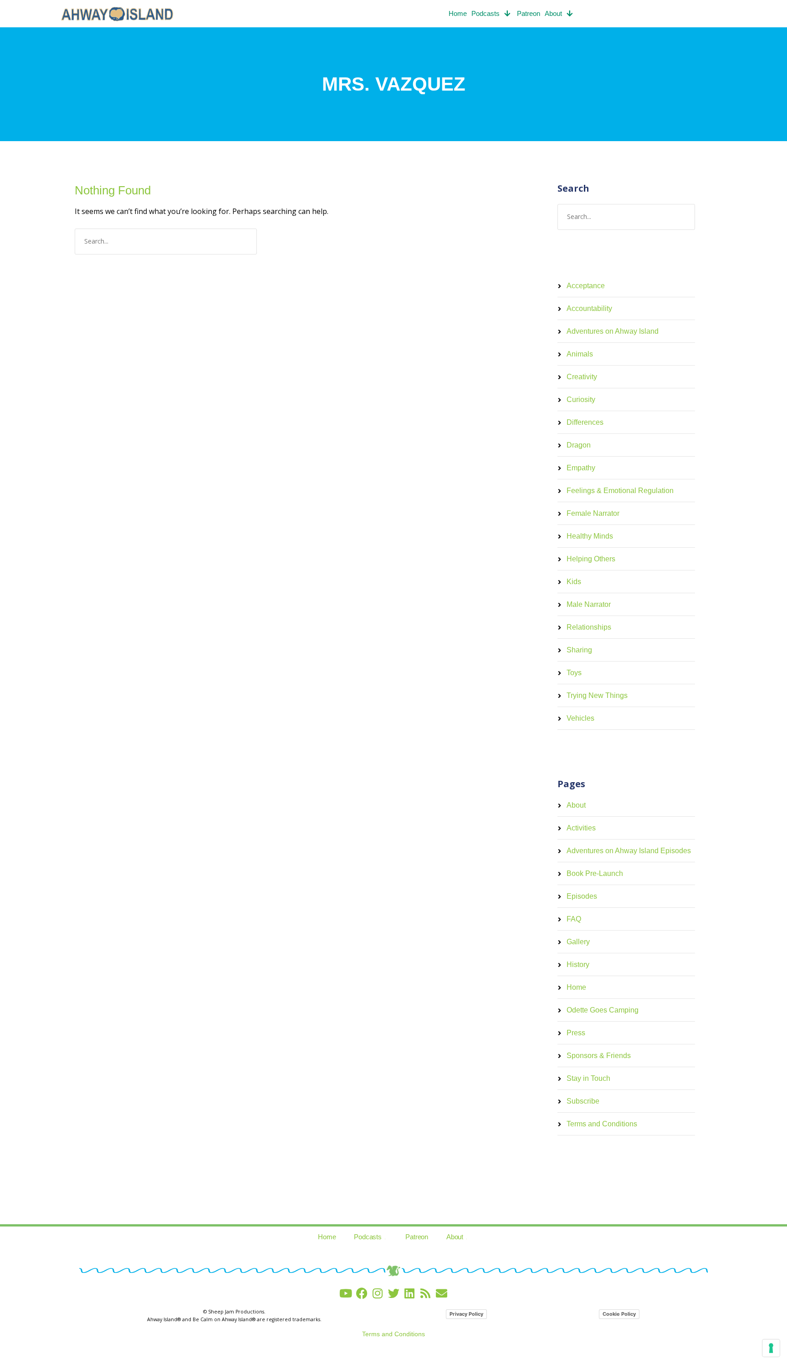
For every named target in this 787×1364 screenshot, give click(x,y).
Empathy (581, 468)
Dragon (579, 445)
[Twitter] (393, 1293)
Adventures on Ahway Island (613, 331)
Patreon (528, 13)
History (578, 964)
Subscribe (583, 1101)
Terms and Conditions (602, 1124)
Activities (581, 828)
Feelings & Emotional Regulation (620, 490)
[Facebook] (362, 1293)
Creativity (582, 377)
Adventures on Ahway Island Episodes (629, 851)
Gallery (578, 942)
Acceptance (586, 286)
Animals (580, 354)
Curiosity (581, 399)
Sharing (579, 650)
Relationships (589, 627)
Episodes (582, 896)
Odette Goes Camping (603, 1010)
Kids (574, 581)
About (553, 13)
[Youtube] (346, 1293)
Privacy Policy (466, 1314)
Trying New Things (597, 695)
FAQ (574, 919)
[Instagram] (377, 1293)
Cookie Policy (619, 1314)
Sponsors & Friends (599, 1055)
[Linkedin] (409, 1293)
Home (458, 13)
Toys (574, 673)
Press (576, 1033)
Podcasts (485, 13)
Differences (585, 422)
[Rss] (425, 1293)
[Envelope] (441, 1293)
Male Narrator (589, 604)
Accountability (589, 308)
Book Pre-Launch (595, 873)
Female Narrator (593, 513)
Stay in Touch (588, 1078)
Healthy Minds (590, 536)
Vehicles (580, 718)
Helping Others (591, 559)
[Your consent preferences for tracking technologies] (771, 1348)
